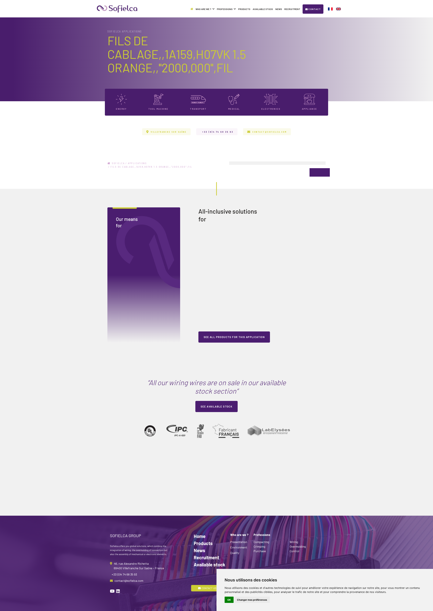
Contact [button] (314, 9)
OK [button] (229, 599)
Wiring (294, 542)
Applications (137, 163)
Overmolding (298, 546)
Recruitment (292, 9)
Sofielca (118, 163)
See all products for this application (234, 337)
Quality (234, 553)
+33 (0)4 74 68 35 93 (217, 131)
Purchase (260, 551)
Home (200, 536)
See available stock (217, 406)
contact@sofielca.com (269, 131)
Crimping (259, 546)
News (278, 9)
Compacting (261, 542)
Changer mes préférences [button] (252, 599)
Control (294, 551)
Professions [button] (225, 9)
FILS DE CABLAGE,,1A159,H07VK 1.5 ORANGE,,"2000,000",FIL (151, 166)
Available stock (263, 9)
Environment (238, 547)
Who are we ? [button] (203, 9)
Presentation (238, 542)
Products (244, 9)
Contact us (209, 588)
